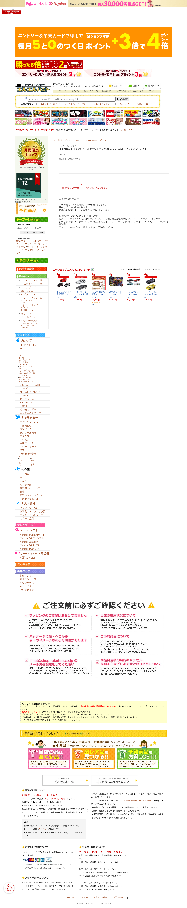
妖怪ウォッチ (23, 241)
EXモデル (25, 388)
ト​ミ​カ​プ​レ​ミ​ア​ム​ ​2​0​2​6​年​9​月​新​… (81, 294)
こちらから (43, 829)
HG (21, 355)
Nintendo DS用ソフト (30, 549)
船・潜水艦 (26, 484)
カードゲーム (28, 317)
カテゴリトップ (59, 140)
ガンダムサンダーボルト (28, 373)
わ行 (32, 465)
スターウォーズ (28, 446)
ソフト (82, 140)
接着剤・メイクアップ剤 (33, 511)
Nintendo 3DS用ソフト (31, 542)
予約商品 (75, 91)
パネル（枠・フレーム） (29, 323)
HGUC (21, 358)
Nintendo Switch (28, 558)
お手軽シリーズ (28, 579)
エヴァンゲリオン (29, 422)
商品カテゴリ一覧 (91, 91)
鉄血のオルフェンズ (26, 382)
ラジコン (26, 313)
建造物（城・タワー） (31, 495)
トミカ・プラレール (31, 298)
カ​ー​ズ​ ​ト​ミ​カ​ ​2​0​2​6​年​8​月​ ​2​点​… (151, 294)
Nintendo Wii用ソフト (31, 545)
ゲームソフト (29, 530)
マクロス (24, 436)
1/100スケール (27, 399)
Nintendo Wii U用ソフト (32, 538)
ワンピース (33, 247)
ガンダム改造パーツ (30, 413)
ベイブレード (84, 104)
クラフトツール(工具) (31, 508)
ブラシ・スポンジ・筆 (31, 515)
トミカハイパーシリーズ (29, 305)
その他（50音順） (29, 453)
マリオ (41, 244)
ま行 (32, 458)
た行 (20, 463)
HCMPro (24, 395)
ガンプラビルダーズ (26, 366)
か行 (20, 458)
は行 (32, 456)
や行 (32, 460)
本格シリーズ (27, 582)
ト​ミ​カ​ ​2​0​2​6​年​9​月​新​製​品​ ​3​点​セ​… (64, 294)
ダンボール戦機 (28, 432)
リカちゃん (69, 104)
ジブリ (23, 450)
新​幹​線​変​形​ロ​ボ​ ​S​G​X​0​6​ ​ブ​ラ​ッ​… (116, 294)
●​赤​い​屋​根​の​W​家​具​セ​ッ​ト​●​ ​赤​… (98, 294)
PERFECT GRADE (29, 345)
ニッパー (150, 104)
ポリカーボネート (125, 104)
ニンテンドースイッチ (51, 104)
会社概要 (84, 897)
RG (21, 352)
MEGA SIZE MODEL (30, 392)
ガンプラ (26, 340)
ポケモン (24, 439)
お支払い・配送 (100, 897)
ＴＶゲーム (73, 140)
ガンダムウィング (25, 369)
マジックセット (28, 589)
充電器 (140, 104)
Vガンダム (23, 375)
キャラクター (29, 417)
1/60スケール (26, 402)
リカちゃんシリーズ (31, 284)
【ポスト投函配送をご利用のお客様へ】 (137, 800)
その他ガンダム (28, 409)
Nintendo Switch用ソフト (32, 535)
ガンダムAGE (24, 364)
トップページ (60, 91)
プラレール (25, 307)
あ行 (20, 456)
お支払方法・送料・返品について (130, 91)
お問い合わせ (152, 91)
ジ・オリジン (24, 379)
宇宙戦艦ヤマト (28, 425)
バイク (23, 481)
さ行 (20, 460)
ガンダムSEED (24, 360)
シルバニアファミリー (103, 104)
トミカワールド (26, 303)
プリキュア (31, 244)
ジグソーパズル (29, 320)
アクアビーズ (32, 250)
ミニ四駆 (24, 474)
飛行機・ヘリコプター (31, 488)
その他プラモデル (29, 498)
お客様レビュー (108, 91)
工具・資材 (28, 503)
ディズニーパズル (27, 325)
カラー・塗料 (27, 518)
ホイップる (27, 291)
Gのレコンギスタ (25, 377)
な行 (20, 465)
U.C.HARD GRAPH (30, 385)
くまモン (20, 247)
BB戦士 (24, 406)
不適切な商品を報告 (70, 199)
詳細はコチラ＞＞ (128, 130)
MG (22, 348)
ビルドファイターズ (26, 371)
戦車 (22, 491)
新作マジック (27, 575)
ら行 (32, 463)
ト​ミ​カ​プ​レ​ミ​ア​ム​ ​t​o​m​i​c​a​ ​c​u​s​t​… (133, 294)
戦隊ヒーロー (28, 310)
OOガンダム (23, 362)
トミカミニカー (26, 300)
